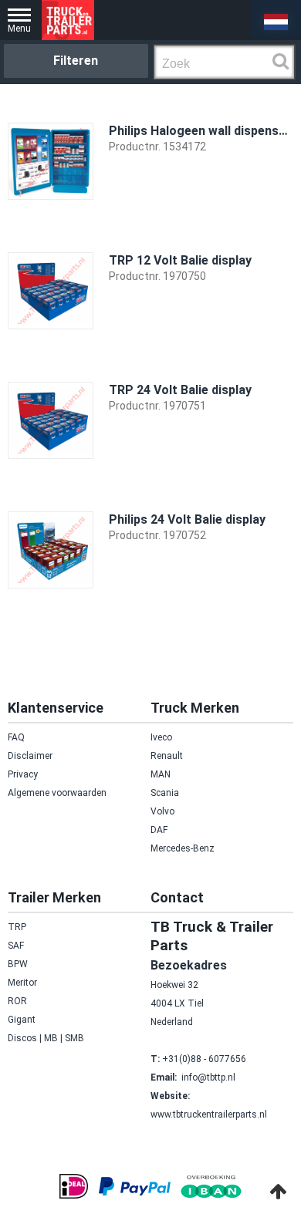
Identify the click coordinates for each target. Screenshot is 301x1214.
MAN (160, 774)
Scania (164, 792)
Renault (166, 755)
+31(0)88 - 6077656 (204, 1059)
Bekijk (267, 221)
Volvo (162, 811)
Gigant (22, 1019)
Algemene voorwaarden (57, 792)
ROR (17, 1001)
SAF (16, 945)
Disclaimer (30, 755)
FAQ (16, 737)
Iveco (161, 737)
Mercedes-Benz (182, 848)
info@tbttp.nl (208, 1077)
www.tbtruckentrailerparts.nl (208, 1114)
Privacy (23, 774)
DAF (158, 830)
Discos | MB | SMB (46, 1038)
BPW (18, 964)
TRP (17, 927)
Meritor (22, 982)
